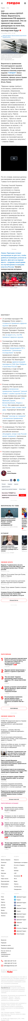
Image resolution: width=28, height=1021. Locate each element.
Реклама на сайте (6, 945)
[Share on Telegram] (18, 480)
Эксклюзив (17, 876)
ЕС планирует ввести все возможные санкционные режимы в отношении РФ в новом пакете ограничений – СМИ (14, 770)
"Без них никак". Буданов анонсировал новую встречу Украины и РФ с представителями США (15, 679)
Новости (3, 856)
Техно (2, 876)
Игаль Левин (22, 489)
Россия (4, 484)
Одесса (3, 902)
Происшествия (5, 881)
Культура (3, 873)
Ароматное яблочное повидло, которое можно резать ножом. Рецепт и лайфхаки (14, 809)
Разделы (16, 856)
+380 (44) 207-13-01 (10, 961)
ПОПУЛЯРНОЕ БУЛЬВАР (9, 803)
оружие (16, 484)
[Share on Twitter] (14, 480)
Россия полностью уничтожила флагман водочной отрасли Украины (13, 581)
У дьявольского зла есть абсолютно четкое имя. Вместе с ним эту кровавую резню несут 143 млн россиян (13, 567)
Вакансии (3, 940)
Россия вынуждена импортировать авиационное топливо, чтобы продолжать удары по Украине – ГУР (14, 738)
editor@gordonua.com (10, 965)
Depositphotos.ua (5, 987)
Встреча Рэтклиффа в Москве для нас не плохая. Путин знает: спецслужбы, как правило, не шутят (13, 593)
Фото (15, 878)
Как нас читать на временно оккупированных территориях (6, 953)
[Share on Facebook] (11, 480)
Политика (3, 862)
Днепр (3, 910)
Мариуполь (4, 913)
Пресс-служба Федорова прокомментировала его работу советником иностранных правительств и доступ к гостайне (13, 763)
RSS (18, 925)
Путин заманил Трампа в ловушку (14, 587)
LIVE (15, 873)
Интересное (4, 886)
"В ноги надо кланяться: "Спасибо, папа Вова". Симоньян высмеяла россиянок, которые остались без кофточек (16, 845)
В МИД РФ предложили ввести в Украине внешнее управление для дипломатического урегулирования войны (13, 723)
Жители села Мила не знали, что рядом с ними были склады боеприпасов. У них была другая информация (13, 745)
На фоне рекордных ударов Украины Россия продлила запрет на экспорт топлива (12, 778)
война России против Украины (9, 489)
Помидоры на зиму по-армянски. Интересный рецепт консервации (15, 816)
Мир (8, 8)
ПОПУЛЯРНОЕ (6, 654)
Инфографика (5, 884)
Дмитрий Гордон (21, 897)
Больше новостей (14, 799)
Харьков (3, 907)
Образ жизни (4, 878)
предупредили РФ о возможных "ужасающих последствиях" (13, 350)
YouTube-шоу (17, 886)
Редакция (3, 942)
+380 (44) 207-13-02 (10, 963)
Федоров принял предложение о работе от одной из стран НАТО (15, 670)
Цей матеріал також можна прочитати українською (14, 36)
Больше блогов (14, 600)
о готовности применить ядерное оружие (14, 323)
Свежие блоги (7, 562)
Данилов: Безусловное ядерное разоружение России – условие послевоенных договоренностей (8, 522)
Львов (2, 899)
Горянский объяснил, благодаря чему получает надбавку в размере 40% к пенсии (9, 548)
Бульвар (5, 533)
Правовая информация (7, 948)
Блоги (15, 867)
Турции (12, 400)
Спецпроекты (17, 889)
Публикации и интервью (20, 862)
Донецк (3, 905)
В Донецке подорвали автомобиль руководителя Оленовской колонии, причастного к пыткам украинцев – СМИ (13, 785)
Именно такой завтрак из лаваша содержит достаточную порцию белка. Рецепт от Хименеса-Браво (15, 824)
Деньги (3, 865)
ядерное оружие (6, 486)
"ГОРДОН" (12, 73)
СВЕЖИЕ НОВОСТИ (8, 716)
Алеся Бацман (20, 916)
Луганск (3, 915)
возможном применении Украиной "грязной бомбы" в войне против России (14, 391)
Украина (10, 484)
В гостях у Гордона (19, 865)
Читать (22, 495)
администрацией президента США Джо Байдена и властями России (14, 364)
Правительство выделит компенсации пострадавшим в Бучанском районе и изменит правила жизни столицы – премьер (13, 793)
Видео (15, 881)
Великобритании (8, 403)
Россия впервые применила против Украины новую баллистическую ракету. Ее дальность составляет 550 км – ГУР (14, 700)
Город (2, 893)
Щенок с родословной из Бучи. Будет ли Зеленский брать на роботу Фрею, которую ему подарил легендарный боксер (14, 833)
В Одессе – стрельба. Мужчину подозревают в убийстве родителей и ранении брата (12, 731)
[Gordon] (13, 3)
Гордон (3, 8)
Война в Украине (14, 526)
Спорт (2, 870)
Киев (2, 896)
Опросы (16, 884)
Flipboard (19, 922)
